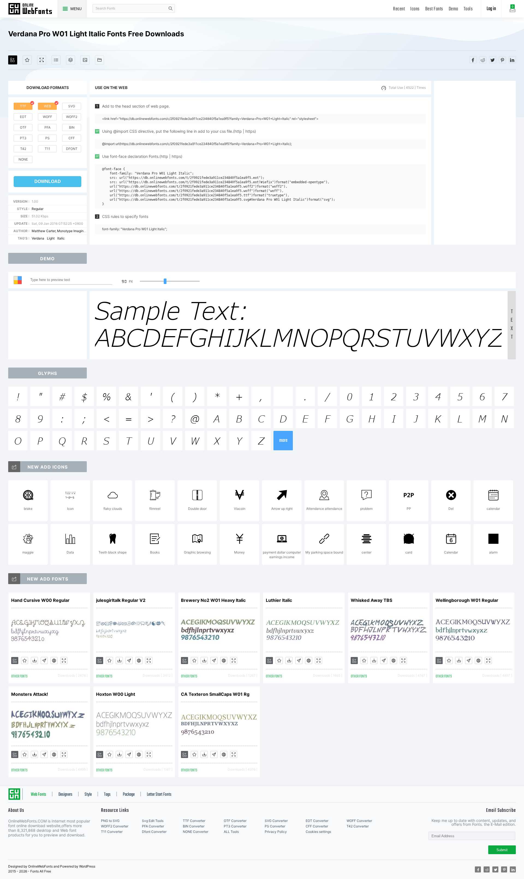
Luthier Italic (279, 600)
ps (47, 138)
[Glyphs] (56, 59)
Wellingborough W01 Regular (467, 600)
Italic (61, 238)
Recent (399, 9)
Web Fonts (38, 794)
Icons (415, 9)
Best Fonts (434, 9)
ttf (23, 106)
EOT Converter (317, 821)
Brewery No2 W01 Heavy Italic (213, 600)
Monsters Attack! (29, 694)
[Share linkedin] (512, 59)
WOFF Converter (359, 821)
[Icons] (85, 59)
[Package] (70, 59)
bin (72, 127)
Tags (107, 794)
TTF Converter (194, 821)
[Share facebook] (473, 59)
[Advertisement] (475, 163)
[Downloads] (34, 660)
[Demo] (41, 59)
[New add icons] (14, 466)
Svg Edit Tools (152, 821)
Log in (491, 9)
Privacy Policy (276, 832)
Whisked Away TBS (371, 600)
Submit (502, 850)
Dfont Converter (154, 832)
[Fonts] (99, 59)
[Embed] (54, 660)
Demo (453, 9)
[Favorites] (27, 59)
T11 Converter (112, 832)
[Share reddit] (482, 59)
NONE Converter (195, 832)
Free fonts (32, 9)
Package (129, 794)
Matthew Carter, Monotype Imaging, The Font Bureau (72, 231)
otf (23, 127)
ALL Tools (231, 832)
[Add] (12, 59)
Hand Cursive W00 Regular (40, 600)
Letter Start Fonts (159, 794)
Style (88, 794)
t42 (23, 149)
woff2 (71, 117)
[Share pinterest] (502, 59)
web (47, 106)
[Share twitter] (492, 59)
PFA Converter (153, 826)
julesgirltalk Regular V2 (120, 600)
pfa (47, 127)
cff (72, 138)
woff (47, 117)
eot (23, 117)
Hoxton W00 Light (115, 694)
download (47, 181)
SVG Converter (276, 821)
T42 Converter (358, 826)
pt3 (23, 138)
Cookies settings (318, 832)
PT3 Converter (235, 826)
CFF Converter (317, 826)
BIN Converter (193, 826)
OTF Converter (235, 821)
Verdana (38, 238)
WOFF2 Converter (114, 826)
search (170, 8)
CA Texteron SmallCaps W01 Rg (215, 694)
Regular (37, 209)
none (23, 159)
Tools (468, 9)
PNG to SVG (110, 821)
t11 (47, 149)
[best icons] (14, 578)
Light (51, 238)
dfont (72, 149)
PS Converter (275, 826)
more (283, 441)
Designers (65, 794)
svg (71, 106)
